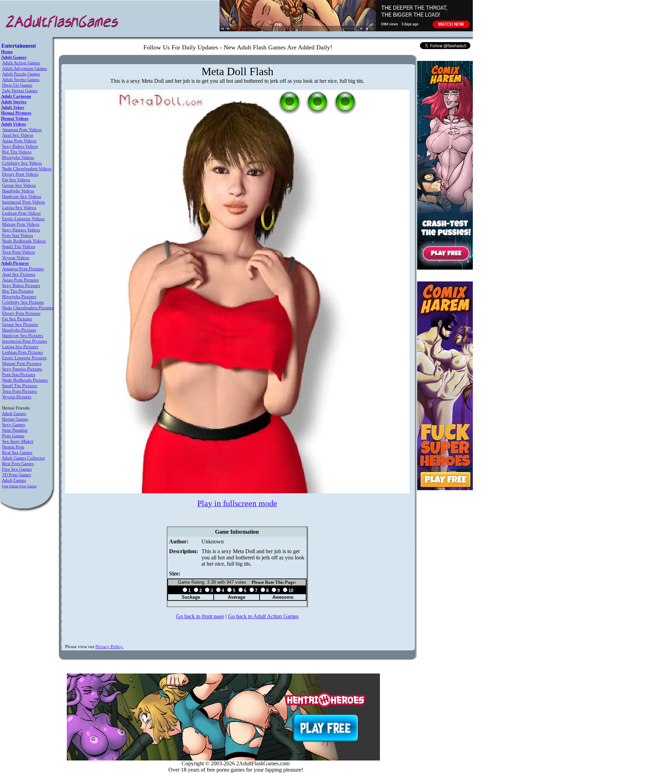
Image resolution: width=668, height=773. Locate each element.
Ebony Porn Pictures (21, 313)
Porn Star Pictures (18, 374)
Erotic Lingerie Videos (23, 218)
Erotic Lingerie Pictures (24, 357)
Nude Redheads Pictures (25, 380)
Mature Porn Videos (20, 224)
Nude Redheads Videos (24, 241)
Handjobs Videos (18, 190)
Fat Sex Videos (16, 179)
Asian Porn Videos (19, 140)
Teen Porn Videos (18, 252)
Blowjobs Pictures (19, 296)
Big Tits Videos (16, 151)
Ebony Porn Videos (20, 174)
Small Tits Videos (18, 246)
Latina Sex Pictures (20, 346)
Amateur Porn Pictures (23, 268)
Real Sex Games (17, 452)
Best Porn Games (18, 463)
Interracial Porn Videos (23, 202)
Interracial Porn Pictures (24, 341)
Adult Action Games (21, 62)
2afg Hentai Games (20, 90)
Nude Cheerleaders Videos (26, 168)
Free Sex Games (17, 469)
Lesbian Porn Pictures (22, 352)
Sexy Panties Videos (21, 229)
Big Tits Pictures (17, 291)
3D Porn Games (16, 474)
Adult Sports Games (20, 79)
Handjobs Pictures (19, 330)
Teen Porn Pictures (19, 391)
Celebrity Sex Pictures (23, 302)
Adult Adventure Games (24, 68)
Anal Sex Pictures (18, 274)
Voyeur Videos (15, 257)
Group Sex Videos (19, 185)
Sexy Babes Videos (20, 146)
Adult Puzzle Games (21, 74)
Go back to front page (200, 616)
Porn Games (13, 435)
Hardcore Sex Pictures (22, 335)
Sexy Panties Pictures (22, 369)
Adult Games (14, 413)
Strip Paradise (15, 430)
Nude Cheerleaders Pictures (28, 307)
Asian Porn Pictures (20, 279)
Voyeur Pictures (16, 396)
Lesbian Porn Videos (21, 213)
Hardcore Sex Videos (21, 196)
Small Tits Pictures (19, 385)
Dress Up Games (17, 85)
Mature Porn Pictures (21, 363)
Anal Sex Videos (17, 135)
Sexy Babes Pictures (21, 285)
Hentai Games (15, 419)
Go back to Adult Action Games (263, 616)
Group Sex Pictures (20, 324)
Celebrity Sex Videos (22, 163)
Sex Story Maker (17, 441)
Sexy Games (13, 424)
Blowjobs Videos (18, 157)
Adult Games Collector (23, 458)
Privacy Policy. (109, 646)
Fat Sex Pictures (17, 318)
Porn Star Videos (17, 235)
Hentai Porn (13, 446)
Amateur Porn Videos (22, 129)
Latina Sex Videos (19, 207)
